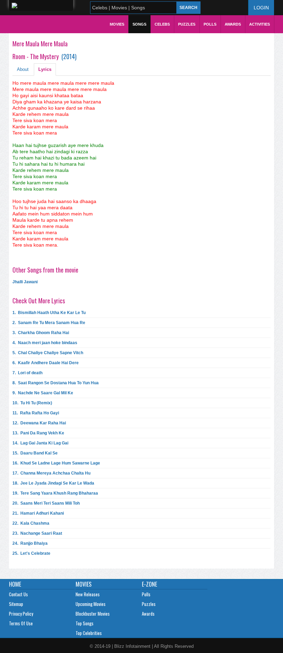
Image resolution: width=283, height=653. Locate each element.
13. (38, 433)
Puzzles (186, 24)
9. (42, 392)
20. (46, 503)
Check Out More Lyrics (38, 300)
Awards (233, 24)
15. (35, 453)
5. (47, 352)
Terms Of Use (21, 623)
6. (45, 362)
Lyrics (44, 69)
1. (49, 312)
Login (261, 7)
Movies (117, 24)
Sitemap (16, 603)
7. (27, 372)
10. (32, 403)
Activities (259, 24)
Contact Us (18, 594)
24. (30, 543)
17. (51, 473)
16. (56, 463)
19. (55, 493)
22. (30, 523)
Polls (210, 24)
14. (40, 443)
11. (35, 413)
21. (38, 513)
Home (15, 584)
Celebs (162, 24)
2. (48, 322)
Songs (139, 24)
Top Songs (85, 623)
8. (55, 382)
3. (40, 332)
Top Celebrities (89, 632)
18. (53, 483)
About (23, 69)
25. (31, 553)
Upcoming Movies (91, 603)
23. (37, 533)
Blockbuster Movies (93, 613)
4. (44, 342)
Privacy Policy (21, 613)
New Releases (88, 594)
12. (39, 423)
